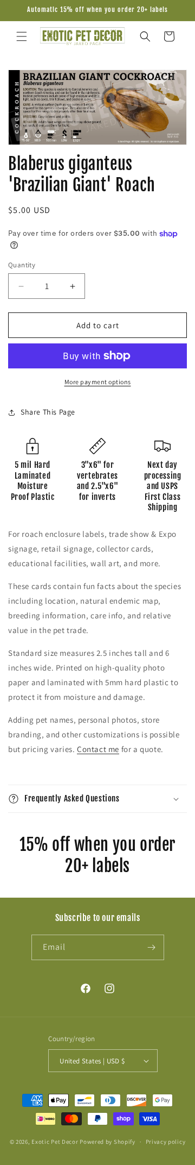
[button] (22, 36)
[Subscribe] (152, 947)
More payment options (97, 382)
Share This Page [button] (48, 412)
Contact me (98, 749)
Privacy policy (166, 1141)
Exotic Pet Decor (54, 1141)
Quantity (21, 265)
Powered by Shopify (107, 1141)
